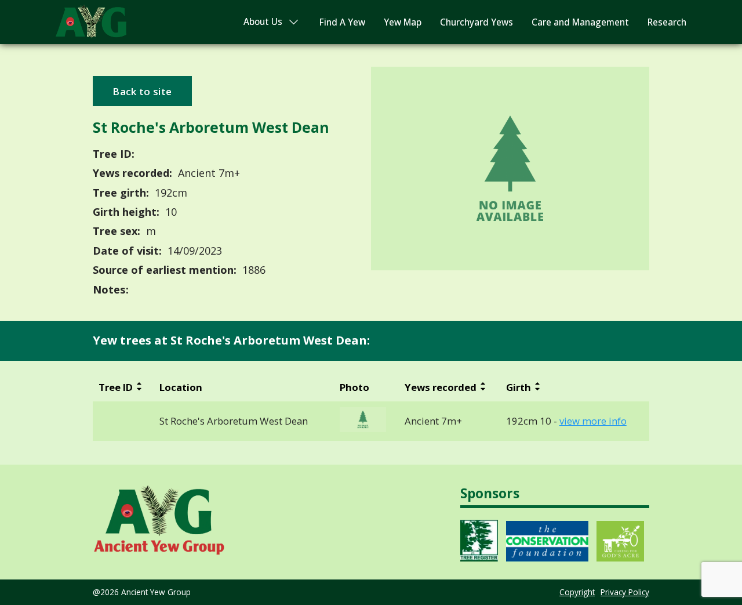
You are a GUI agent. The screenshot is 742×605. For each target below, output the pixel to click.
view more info (593, 421)
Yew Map (402, 22)
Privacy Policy (625, 591)
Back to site (142, 91)
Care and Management (580, 22)
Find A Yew (342, 22)
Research (667, 22)
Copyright (577, 591)
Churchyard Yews (476, 22)
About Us (262, 22)
